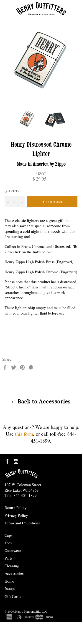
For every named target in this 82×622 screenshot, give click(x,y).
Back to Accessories (43, 401)
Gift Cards (13, 596)
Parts (9, 558)
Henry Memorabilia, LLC (31, 611)
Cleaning (12, 565)
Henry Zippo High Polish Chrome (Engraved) (41, 271)
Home (9, 581)
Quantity (12, 191)
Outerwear (13, 550)
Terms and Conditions (22, 523)
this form (24, 433)
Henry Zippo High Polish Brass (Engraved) (39, 261)
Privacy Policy (16, 515)
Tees (8, 542)
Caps (9, 535)
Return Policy (16, 507)
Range (10, 588)
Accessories (14, 573)
